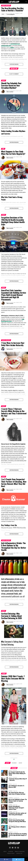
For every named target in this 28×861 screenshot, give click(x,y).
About (5, 851)
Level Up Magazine (11, 14)
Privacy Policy (11, 853)
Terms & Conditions (19, 851)
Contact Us (19, 853)
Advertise (10, 851)
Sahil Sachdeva (10, 349)
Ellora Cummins (10, 91)
